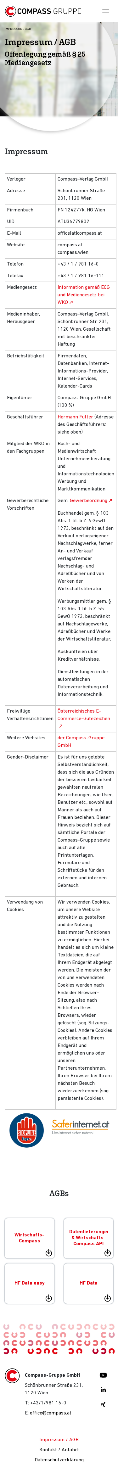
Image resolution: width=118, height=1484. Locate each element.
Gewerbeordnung (88, 500)
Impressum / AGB (59, 1439)
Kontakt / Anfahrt (59, 1450)
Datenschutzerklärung (59, 1460)
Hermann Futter (75, 417)
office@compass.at (50, 1413)
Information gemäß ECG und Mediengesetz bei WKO (84, 295)
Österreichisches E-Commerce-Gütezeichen (84, 715)
